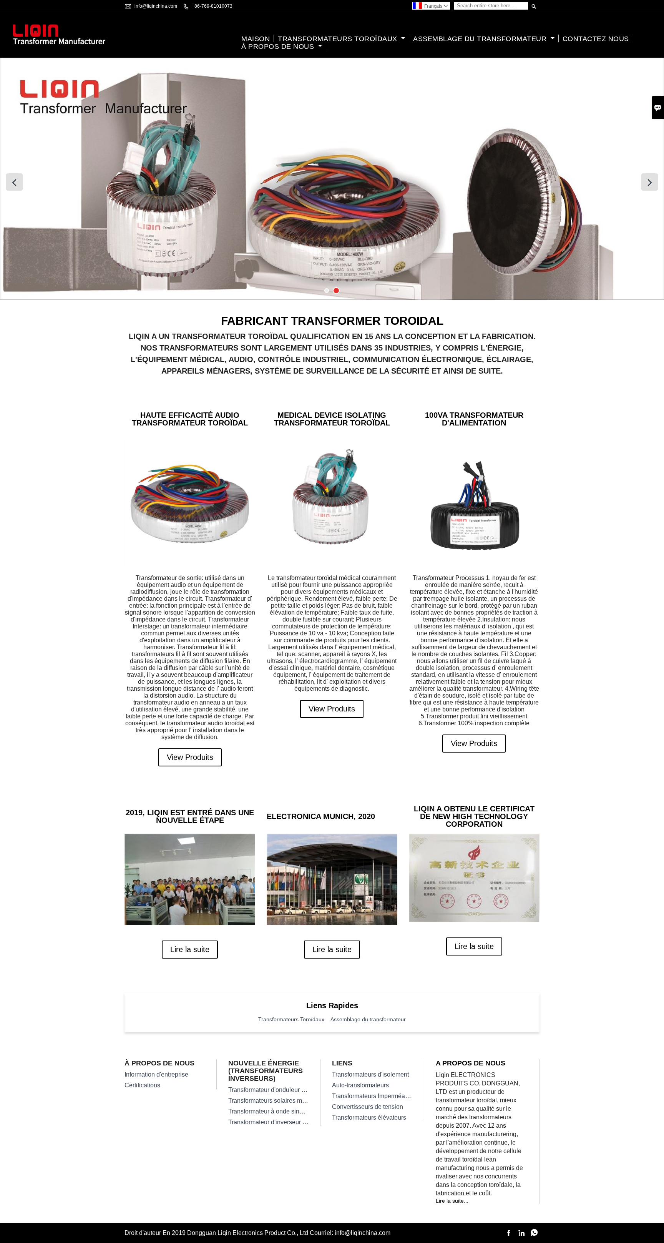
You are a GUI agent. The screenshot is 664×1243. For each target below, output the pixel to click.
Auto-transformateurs (360, 1085)
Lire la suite (189, 949)
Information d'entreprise (156, 1074)
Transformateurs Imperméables (374, 1096)
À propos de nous (278, 46)
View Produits (190, 757)
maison (255, 39)
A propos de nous (470, 1063)
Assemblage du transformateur (481, 39)
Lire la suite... (452, 1201)
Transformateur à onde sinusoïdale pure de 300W (295, 1111)
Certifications (142, 1085)
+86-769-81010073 (212, 6)
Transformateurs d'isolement (370, 1074)
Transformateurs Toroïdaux (338, 39)
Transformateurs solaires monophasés (280, 1100)
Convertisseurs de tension (367, 1106)
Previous (14, 182)
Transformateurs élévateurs (369, 1117)
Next (649, 182)
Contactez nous (596, 39)
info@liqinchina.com (155, 6)
